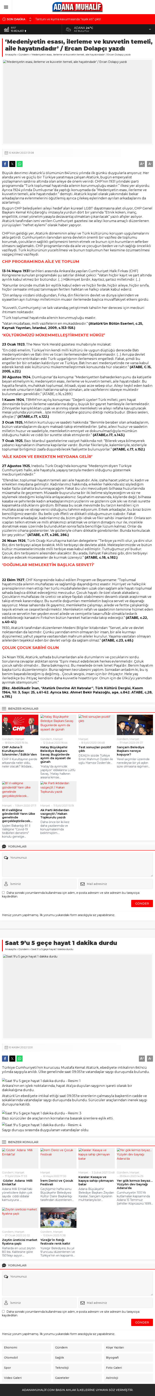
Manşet (19, 739)
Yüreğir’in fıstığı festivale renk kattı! (55, 1241)
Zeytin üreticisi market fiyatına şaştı (19, 1241)
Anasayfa (10, 54)
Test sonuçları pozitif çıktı (95, 749)
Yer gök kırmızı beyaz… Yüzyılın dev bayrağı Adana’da (135, 1184)
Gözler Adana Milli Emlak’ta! (17, 1182)
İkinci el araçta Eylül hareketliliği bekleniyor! (65, 21)
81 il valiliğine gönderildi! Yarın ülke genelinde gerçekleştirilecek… (18, 815)
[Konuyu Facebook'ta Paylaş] (5, 164)
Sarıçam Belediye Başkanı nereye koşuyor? (130, 750)
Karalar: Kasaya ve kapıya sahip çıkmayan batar (96, 1180)
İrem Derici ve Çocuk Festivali (56, 1182)
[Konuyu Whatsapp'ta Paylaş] (20, 164)
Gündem (23, 54)
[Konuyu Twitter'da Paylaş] (12, 164)
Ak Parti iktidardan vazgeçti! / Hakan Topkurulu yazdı (54, 813)
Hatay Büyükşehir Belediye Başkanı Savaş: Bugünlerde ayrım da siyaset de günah (55, 754)
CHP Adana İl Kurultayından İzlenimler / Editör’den (19, 750)
